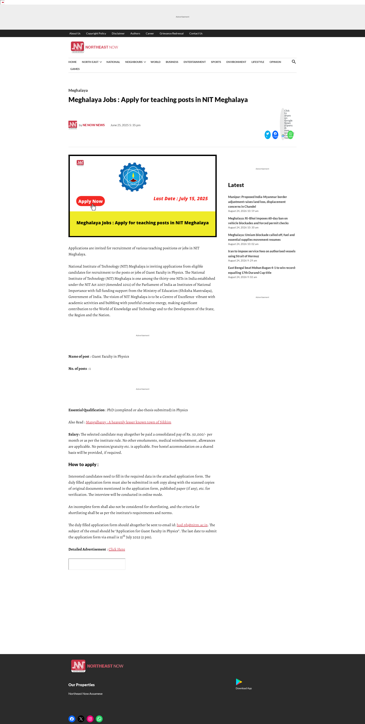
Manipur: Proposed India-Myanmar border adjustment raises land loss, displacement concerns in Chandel (257, 201)
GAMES (75, 68)
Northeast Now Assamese (85, 693)
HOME (72, 61)
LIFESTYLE (258, 61)
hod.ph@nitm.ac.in (192, 525)
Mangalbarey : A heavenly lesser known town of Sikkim (128, 422)
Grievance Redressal (172, 33)
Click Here (117, 549)
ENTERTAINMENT (195, 61)
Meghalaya (78, 90)
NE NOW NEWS (94, 125)
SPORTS (216, 61)
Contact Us (195, 33)
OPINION (275, 61)
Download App (244, 688)
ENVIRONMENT (236, 61)
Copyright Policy (96, 33)
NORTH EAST (90, 61)
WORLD (155, 61)
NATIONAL (113, 61)
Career (150, 33)
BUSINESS (172, 61)
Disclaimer (118, 33)
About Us (74, 33)
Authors (135, 33)
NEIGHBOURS (134, 61)
